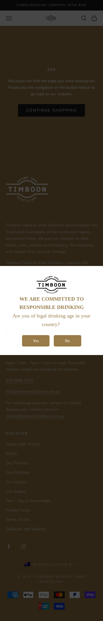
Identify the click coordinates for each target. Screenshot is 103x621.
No (67, 341)
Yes (36, 341)
